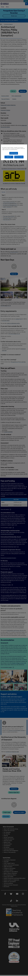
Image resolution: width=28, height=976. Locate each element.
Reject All (9, 156)
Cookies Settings (13, 153)
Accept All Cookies (19, 156)
